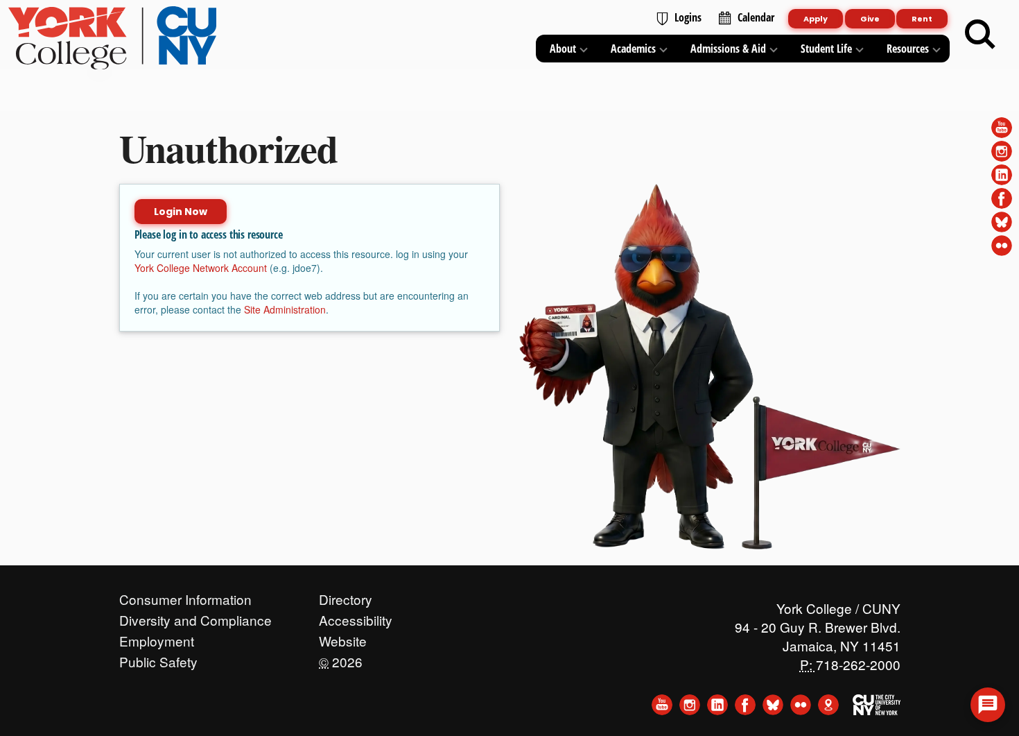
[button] (987, 704)
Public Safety (158, 658)
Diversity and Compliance (195, 616)
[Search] (980, 34)
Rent (922, 18)
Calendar (756, 17)
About (563, 48)
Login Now (180, 212)
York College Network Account (200, 268)
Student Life (826, 48)
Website (343, 637)
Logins (688, 17)
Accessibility (355, 616)
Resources (908, 48)
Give (870, 18)
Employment (156, 637)
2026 (341, 658)
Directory (345, 596)
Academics (633, 48)
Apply (815, 18)
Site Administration (285, 309)
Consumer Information (185, 596)
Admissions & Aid (728, 48)
